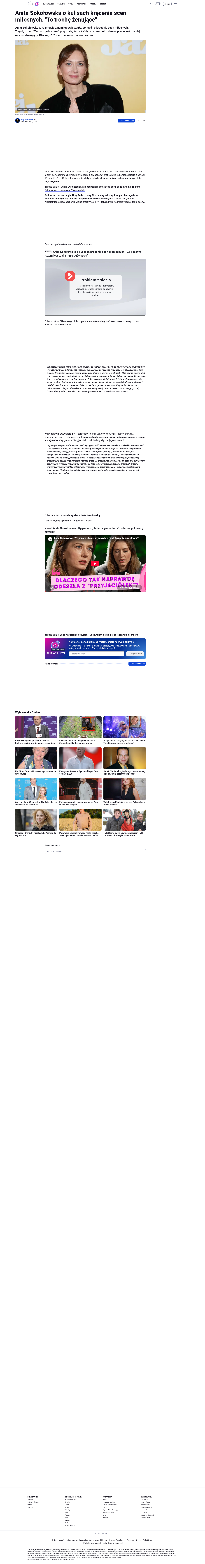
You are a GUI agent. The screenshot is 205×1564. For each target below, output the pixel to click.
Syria (66, 1512)
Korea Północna (70, 1499)
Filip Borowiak (27, 119)
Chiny (105, 1507)
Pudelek (30, 1507)
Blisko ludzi (48, 4)
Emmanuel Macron (147, 1507)
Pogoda (93, 4)
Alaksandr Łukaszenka (148, 1510)
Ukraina (67, 1502)
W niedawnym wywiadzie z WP (61, 433)
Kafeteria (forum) (33, 1502)
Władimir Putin (145, 1505)
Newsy (105, 1499)
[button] (158, 3)
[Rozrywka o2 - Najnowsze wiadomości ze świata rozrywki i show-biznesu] (39, 4)
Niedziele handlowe (109, 1502)
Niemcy (67, 1520)
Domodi (30, 1499)
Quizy (70, 4)
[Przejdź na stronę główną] (30, 5)
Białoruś (67, 1523)
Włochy (67, 1510)
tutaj (72, 1559)
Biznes (103, 4)
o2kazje (61, 4)
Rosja (67, 1507)
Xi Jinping (144, 1512)
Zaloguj (167, 4)
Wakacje (105, 1518)
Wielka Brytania (70, 1525)
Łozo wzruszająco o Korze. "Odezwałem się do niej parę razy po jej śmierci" (99, 634)
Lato (104, 1515)
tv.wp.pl (30, 1505)
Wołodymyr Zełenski (147, 1515)
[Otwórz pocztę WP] (151, 4)
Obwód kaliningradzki (110, 1505)
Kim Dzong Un (145, 1499)
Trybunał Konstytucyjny (110, 1510)
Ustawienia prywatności (112, 1543)
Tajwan (67, 1515)
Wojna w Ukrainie (108, 1512)
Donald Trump (145, 1502)
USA (66, 1518)
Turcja (67, 1505)
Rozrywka (81, 4)
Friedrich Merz (145, 1518)
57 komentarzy (127, 120)
